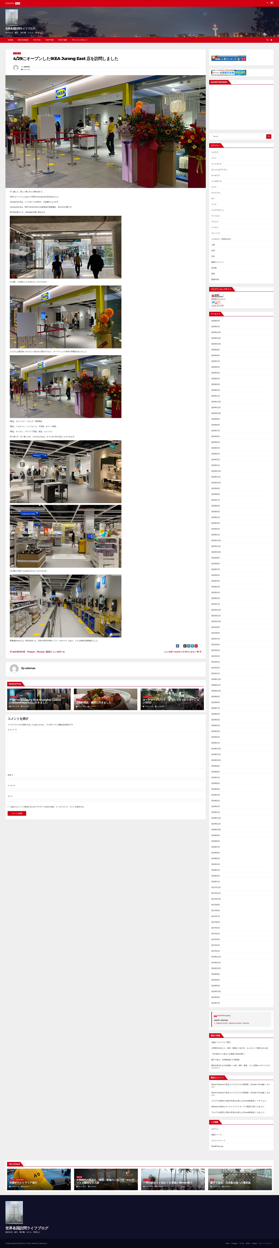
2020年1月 (215, 743)
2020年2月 (215, 737)
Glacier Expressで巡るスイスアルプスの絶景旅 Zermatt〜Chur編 (237, 1084)
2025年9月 (215, 350)
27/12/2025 (216, 1186)
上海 (213, 245)
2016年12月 (216, 957)
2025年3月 (215, 384)
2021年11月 (216, 616)
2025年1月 (215, 396)
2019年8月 (215, 772)
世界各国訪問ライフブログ (20, 28)
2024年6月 (215, 436)
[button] (267, 40)
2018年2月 (215, 876)
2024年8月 (215, 425)
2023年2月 (215, 529)
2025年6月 (215, 367)
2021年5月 (215, 650)
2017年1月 (215, 951)
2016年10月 (216, 968)
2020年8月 (215, 702)
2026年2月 (215, 321)
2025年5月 (215, 373)
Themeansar (43, 1243)
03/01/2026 (82, 1186)
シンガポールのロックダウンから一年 (181, 652)
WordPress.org (217, 1146)
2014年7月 (215, 1003)
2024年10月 (216, 413)
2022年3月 (215, 592)
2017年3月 (215, 939)
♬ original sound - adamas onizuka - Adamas (231, 1023)
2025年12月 (216, 332)
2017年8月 (215, 910)
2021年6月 (215, 644)
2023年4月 (215, 517)
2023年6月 (215, 506)
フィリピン (215, 216)
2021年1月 (215, 673)
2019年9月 (215, 766)
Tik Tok (37, 40)
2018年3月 (215, 870)
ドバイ (214, 204)
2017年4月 (215, 934)
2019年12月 (216, 749)
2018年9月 (215, 835)
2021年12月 (216, 610)
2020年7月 (215, 708)
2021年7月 (215, 639)
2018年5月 (215, 858)
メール (11, 785)
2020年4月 (215, 725)
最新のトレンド (217, 262)
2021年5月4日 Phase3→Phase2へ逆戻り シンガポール (38, 652)
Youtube (62, 40)
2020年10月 (216, 691)
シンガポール (17, 53)
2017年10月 (216, 899)
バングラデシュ (217, 210)
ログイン (214, 1129)
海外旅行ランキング (218, 299)
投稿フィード (216, 1135)
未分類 (214, 268)
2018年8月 (215, 841)
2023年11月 (216, 477)
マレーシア (215, 233)
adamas (27, 67)
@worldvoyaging (223, 1015)
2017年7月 (215, 916)
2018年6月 (215, 853)
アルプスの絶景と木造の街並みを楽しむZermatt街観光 (232, 1101)
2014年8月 (215, 997)
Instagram (23, 40)
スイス (214, 187)
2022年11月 (216, 546)
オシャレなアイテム (219, 170)
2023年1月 (215, 535)
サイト (10, 796)
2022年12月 (216, 540)
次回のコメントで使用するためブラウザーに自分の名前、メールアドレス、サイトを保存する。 (47, 807)
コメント (12, 730)
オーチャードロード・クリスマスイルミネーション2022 (171, 701)
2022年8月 (215, 564)
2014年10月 (216, 991)
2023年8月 (215, 494)
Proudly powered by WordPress (15, 1243)
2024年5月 (215, 442)
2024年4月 (215, 448)
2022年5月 (215, 581)
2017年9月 (215, 905)
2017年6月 (215, 922)
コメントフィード (218, 1140)
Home (10, 40)
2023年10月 (216, 483)
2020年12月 (216, 679)
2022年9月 (215, 558)
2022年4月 (215, 587)
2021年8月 (215, 633)
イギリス (214, 152)
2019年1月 (215, 812)
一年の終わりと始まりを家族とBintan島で (228, 1054)
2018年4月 (215, 864)
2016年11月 (216, 962)
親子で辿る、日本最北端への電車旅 (225, 1060)
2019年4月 (215, 795)
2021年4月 (215, 656)
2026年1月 (215, 326)
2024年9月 (215, 419)
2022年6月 (215, 575)
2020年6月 (215, 714)
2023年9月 (215, 488)
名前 (10, 775)
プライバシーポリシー (80, 40)
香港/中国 (215, 279)
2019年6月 (215, 783)
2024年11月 (216, 407)
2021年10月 (216, 621)
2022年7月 (215, 569)
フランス (214, 222)
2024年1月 (215, 465)
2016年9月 (215, 974)
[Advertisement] (241, 108)
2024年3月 (215, 454)
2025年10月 (216, 344)
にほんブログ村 (217, 305)
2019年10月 (216, 760)
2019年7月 (215, 777)
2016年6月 (215, 986)
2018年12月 (216, 818)
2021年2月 (215, 668)
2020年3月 (215, 731)
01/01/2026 (149, 1186)
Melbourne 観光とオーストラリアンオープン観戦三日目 (233, 1106)
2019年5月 (215, 789)
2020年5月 (215, 720)
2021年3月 (215, 662)
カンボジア (215, 175)
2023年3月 (215, 523)
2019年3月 (215, 801)
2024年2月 (215, 459)
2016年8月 (215, 980)
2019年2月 (215, 806)
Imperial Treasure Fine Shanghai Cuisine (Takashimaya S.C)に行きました (35, 701)
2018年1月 (215, 882)
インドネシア (216, 164)
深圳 (213, 274)
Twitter (49, 40)
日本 (213, 256)
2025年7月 (215, 361)
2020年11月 (216, 685)
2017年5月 (215, 928)
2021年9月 (215, 627)
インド (214, 158)
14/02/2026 (15, 1186)
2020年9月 (215, 697)
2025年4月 (215, 379)
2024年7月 (215, 431)
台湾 (213, 250)
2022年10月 (216, 552)
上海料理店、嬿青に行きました (93, 702)
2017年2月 (215, 945)
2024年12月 (216, 402)
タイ (213, 198)
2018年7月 (215, 847)
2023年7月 (215, 500)
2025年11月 (216, 338)
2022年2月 (215, 598)
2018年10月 (216, 830)
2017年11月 (216, 893)
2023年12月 (216, 471)
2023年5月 (215, 512)
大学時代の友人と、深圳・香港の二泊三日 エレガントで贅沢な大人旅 (239, 1048)
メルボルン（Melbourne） (221, 239)
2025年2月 (215, 390)
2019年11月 (216, 754)
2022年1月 (215, 604)
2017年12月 (216, 887)
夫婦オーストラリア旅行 (221, 1042)
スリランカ (215, 193)
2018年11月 (216, 824)
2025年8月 (215, 355)
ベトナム (214, 227)
